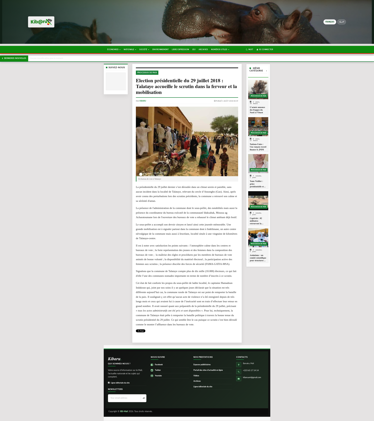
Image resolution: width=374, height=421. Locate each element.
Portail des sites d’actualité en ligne (208, 370)
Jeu (193, 49)
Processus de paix (147, 72)
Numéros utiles (219, 49)
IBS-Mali (124, 411)
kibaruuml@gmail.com (252, 377)
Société (143, 49)
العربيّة (341, 22)
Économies (113, 49)
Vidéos (196, 376)
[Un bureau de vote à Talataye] (187, 141)
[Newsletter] (143, 398)
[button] (249, 49)
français (329, 22)
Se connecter (266, 49)
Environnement (160, 49)
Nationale (129, 49)
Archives (203, 49)
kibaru (143, 101)
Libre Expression (180, 49)
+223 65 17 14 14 (251, 370)
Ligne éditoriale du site (120, 383)
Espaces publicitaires (202, 365)
